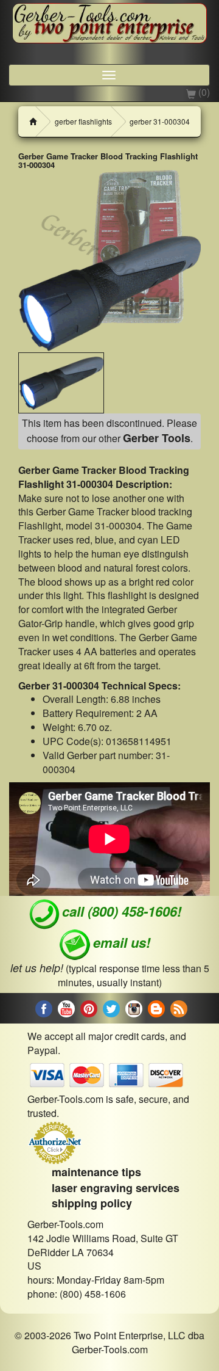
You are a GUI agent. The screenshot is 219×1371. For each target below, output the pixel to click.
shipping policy (92, 1203)
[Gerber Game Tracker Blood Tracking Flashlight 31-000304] (109, 260)
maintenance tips (96, 1172)
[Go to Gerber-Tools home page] (109, 24)
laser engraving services (115, 1188)
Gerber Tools (156, 438)
